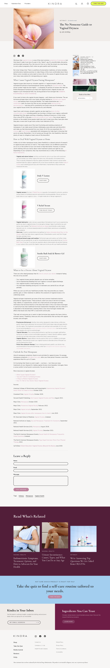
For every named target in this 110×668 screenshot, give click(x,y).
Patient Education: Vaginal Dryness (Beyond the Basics (38, 446)
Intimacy (63, 20)
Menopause (29, 496)
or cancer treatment (29, 93)
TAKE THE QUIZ (98, 3)
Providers (28, 3)
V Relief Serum (36, 192)
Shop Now (43, 180)
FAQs (15, 657)
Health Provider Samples (41, 649)
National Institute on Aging (40, 226)
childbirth (62, 91)
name (15, 461)
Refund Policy (59, 642)
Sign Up (90, 99)
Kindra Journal (18, 650)
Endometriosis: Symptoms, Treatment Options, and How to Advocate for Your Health (88, 61)
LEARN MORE (68, 621)
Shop (6, 3)
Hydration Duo (16, 3)
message (16, 474)
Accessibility (59, 652)
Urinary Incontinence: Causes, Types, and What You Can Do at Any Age (88, 67)
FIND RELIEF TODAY (45, 210)
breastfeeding (17, 93)
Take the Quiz (55, 597)
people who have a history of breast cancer (43, 328)
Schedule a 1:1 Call (40, 645)
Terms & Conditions (61, 649)
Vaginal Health (39, 496)
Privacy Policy (59, 645)
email (15, 467)
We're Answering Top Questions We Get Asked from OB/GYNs (88, 72)
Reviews (16, 654)
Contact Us (38, 642)
